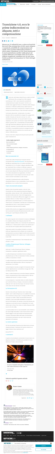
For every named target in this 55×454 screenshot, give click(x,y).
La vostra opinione (10, 151)
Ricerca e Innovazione (46, 4)
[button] (3, 4)
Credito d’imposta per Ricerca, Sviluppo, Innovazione (17, 147)
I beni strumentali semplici (11, 144)
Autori (8, 435)
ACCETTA (43, 446)
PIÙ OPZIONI (43, 449)
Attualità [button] (27, 4)
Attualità (8, 37)
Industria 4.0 (14, 37)
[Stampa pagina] (12, 41)
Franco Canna (5, 64)
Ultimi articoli (22, 4)
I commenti (8, 153)
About (5, 435)
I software (8, 145)
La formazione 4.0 (10, 149)
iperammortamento (19, 161)
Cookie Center (43, 435)
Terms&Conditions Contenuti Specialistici (33, 435)
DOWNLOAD (49, 45)
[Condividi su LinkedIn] (4, 41)
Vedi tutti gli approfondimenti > (47, 136)
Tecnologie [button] (33, 4)
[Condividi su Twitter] (6, 41)
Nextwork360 (6, 440)
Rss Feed (14, 435)
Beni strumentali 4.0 (10, 142)
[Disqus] (19, 417)
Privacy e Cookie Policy (21, 435)
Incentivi (39, 4)
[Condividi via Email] (8, 41)
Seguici (18, 432)
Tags (11, 435)
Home (3, 37)
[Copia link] (10, 41)
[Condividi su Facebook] (3, 41)
